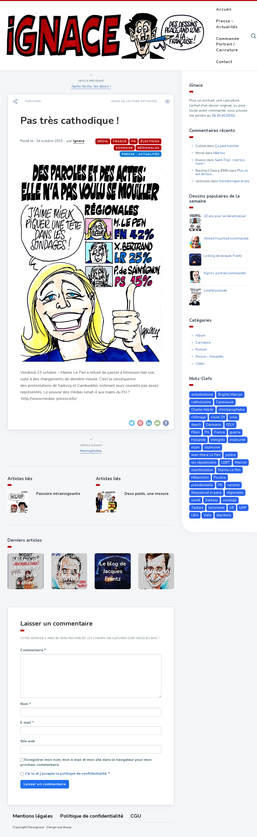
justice (230, 454)
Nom (25, 704)
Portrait (201, 349)
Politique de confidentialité (91, 816)
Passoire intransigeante (58, 493)
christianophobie (232, 409)
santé (195, 500)
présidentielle (202, 485)
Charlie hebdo (202, 409)
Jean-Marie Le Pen (205, 454)
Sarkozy (211, 500)
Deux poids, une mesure (146, 493)
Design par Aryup (59, 827)
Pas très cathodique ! (69, 120)
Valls (208, 515)
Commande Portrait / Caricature (227, 44)
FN (133, 141)
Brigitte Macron (230, 394)
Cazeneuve (225, 402)
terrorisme (216, 507)
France (119, 141)
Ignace (78, 140)
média (102, 141)
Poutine (220, 477)
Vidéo (200, 363)
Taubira (197, 507)
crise (233, 417)
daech (196, 424)
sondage (124, 148)
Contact (224, 62)
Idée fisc (219, 153)
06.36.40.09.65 (223, 115)
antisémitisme (202, 394)
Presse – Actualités (227, 24)
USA (195, 515)
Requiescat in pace (206, 492)
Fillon (195, 432)
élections (150, 141)
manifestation (202, 470)
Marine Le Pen (229, 470)
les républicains (203, 462)
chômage (198, 417)
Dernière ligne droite (234, 181)
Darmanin (213, 424)
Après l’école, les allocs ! (91, 86)
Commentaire (33, 650)
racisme (233, 485)
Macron (241, 462)
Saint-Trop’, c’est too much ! (220, 162)
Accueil (224, 9)
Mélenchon (200, 477)
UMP (242, 507)
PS (220, 485)
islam (195, 447)
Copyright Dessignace (28, 827)
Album (200, 335)
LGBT (225, 462)
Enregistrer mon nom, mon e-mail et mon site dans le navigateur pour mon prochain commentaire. (86, 762)
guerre (235, 432)
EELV (230, 424)
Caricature (203, 342)
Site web (27, 741)
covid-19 (218, 417)
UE (232, 507)
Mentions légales (33, 816)
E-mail (27, 722)
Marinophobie (91, 450)
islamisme (212, 447)
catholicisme (201, 402)
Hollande (198, 439)
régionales (148, 148)
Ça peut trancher (227, 146)
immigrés (218, 439)
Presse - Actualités (140, 154)
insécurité (237, 439)
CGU (136, 816)
